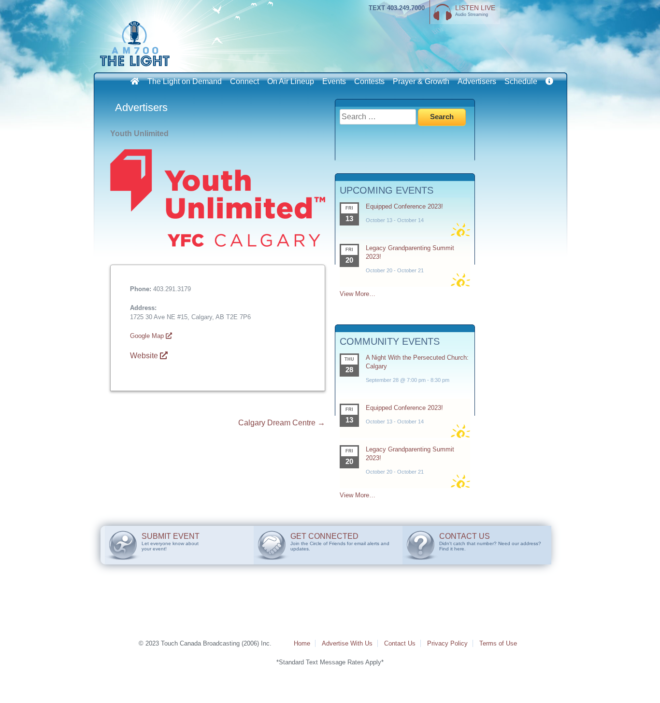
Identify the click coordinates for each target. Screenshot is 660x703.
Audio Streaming (475, 10)
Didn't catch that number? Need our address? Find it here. (490, 541)
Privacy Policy (447, 643)
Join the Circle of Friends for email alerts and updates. (339, 541)
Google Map (148, 335)
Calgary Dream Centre (281, 423)
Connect (244, 81)
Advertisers (477, 81)
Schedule (520, 81)
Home (302, 643)
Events (334, 81)
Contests (369, 81)
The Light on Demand (184, 81)
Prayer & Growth (421, 81)
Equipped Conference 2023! (404, 206)
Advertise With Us (347, 643)
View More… (357, 293)
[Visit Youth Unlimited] (217, 244)
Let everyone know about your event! (171, 541)
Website (145, 356)
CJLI (137, 43)
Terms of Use (498, 643)
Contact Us (400, 643)
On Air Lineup (290, 81)
